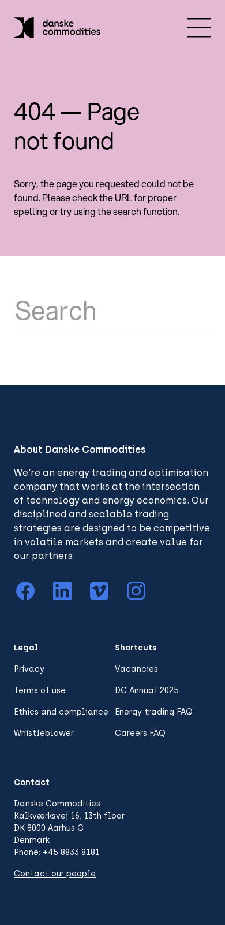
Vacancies (136, 669)
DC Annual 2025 (147, 690)
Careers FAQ (140, 733)
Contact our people (55, 874)
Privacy (29, 669)
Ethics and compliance (61, 712)
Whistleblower (44, 733)
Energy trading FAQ (154, 712)
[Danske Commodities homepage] (57, 27)
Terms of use (40, 690)
